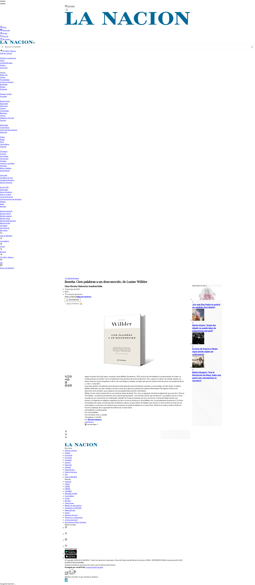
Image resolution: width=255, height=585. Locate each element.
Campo (2, 77)
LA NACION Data (6, 63)
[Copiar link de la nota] (66, 382)
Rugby (2, 139)
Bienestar (3, 113)
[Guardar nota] (68, 376)
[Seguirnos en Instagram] (66, 540)
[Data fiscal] (66, 581)
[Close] (66, 431)
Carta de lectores (6, 197)
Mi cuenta (6, 39)
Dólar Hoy (4, 75)
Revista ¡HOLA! (5, 214)
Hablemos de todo (7, 118)
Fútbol (2, 137)
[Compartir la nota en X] (68, 385)
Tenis (2, 142)
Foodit (4, 33)
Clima (2, 60)
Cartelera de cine (6, 178)
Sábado (3, 202)
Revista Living (5, 218)
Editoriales (4, 125)
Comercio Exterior (7, 82)
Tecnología (4, 156)
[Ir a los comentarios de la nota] (71, 376)
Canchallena (4, 144)
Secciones (6, 30)
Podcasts (3, 166)
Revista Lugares (6, 216)
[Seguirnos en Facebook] (66, 528)
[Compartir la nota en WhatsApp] (68, 379)
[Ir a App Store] (71, 558)
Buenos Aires (5, 101)
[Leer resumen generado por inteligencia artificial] (66, 376)
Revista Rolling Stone (8, 221)
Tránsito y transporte (8, 58)
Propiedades (5, 80)
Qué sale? (3, 175)
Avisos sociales (5, 194)
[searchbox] (127, 47)
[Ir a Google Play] (71, 553)
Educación (4, 106)
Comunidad (4, 111)
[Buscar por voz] (252, 47)
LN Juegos (3, 151)
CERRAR (2, 1)
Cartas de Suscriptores (8, 130)
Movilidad (3, 84)
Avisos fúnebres (6, 192)
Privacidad (99, 567)
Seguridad (4, 104)
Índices (2, 87)
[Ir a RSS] (66, 546)
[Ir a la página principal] (127, 24)
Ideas (2, 204)
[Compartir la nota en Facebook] (66, 385)
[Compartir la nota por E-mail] (71, 385)
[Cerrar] (34, 42)
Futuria (2, 72)
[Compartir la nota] (66, 379)
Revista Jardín (5, 223)
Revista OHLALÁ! (6, 211)
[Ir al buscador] (67, 10)
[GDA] (70, 574)
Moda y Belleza (5, 168)
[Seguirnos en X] (66, 534)
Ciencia (2, 116)
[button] (127, 155)
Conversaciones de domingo (11, 199)
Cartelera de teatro (7, 180)
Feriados (3, 161)
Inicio (4, 27)
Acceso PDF (4, 187)
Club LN (5, 36)
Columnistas (4, 127)
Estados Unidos (6, 94)
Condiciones (90, 567)
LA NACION (69, 278)
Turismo (3, 154)
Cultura (3, 108)
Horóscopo (4, 159)
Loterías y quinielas (7, 163)
